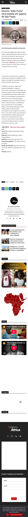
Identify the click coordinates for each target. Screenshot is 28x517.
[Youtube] (20, 219)
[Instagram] (10, 219)
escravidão (12, 182)
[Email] (13, 22)
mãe (17, 182)
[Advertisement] (14, 72)
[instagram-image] (8, 402)
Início (3, 5)
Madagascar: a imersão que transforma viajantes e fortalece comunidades (18, 248)
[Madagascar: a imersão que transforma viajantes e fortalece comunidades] (5, 248)
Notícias (7, 8)
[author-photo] (14, 204)
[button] (2, 2)
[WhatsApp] (6, 22)
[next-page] (5, 254)
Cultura (6, 5)
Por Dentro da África (7, 19)
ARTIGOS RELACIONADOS (8, 225)
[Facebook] (3, 22)
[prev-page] (3, 254)
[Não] (26, 511)
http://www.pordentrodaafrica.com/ (14, 208)
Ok (7, 514)
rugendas (21, 182)
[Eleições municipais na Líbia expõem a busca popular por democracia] (5, 241)
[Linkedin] (10, 22)
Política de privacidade (16, 514)
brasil (7, 182)
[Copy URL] (17, 22)
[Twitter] (17, 219)
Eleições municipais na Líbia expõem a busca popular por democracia (17, 241)
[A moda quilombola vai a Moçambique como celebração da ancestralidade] (5, 231)
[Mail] (14, 219)
